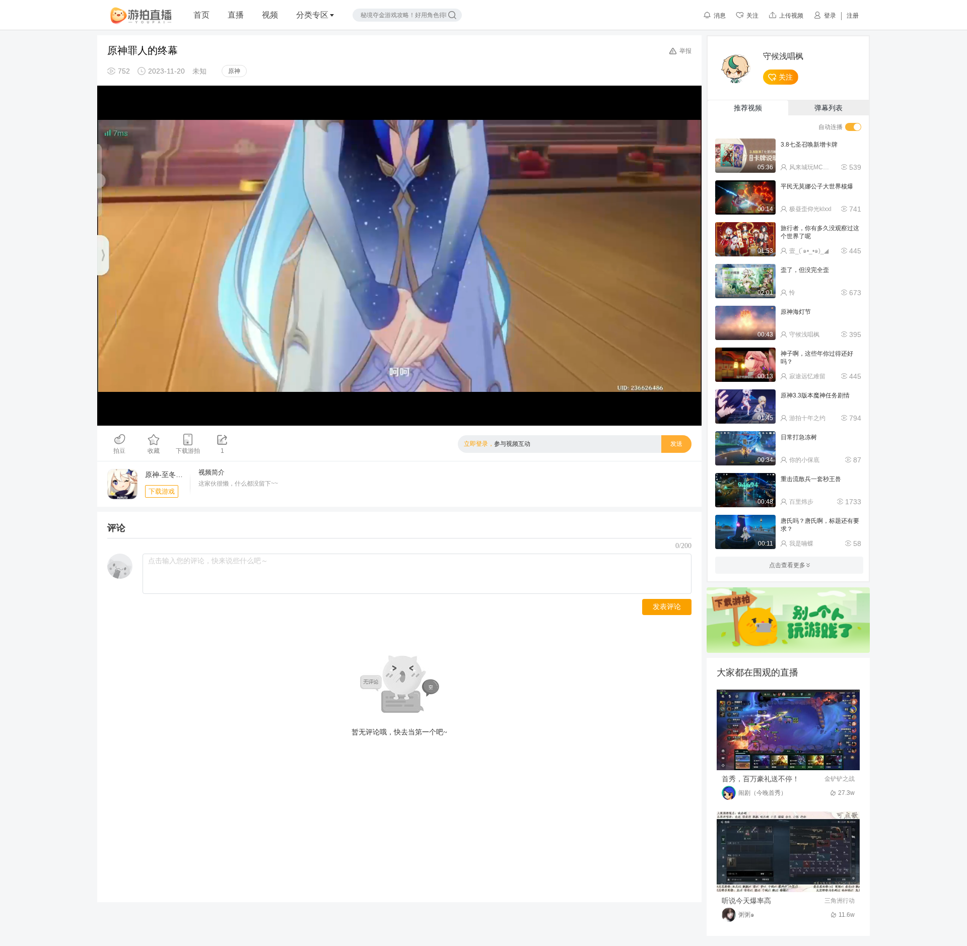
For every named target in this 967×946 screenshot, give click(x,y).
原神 (234, 71)
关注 (752, 15)
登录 (830, 15)
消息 (720, 15)
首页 (201, 15)
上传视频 (791, 15)
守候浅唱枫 (783, 56)
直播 (236, 15)
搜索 (452, 15)
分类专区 (312, 15)
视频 (270, 15)
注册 (853, 15)
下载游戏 (162, 491)
